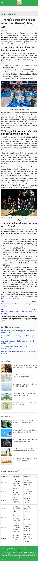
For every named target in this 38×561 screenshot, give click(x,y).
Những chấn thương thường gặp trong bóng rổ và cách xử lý (18, 312)
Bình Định (27, 506)
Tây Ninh (15, 510)
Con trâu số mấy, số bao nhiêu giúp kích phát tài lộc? (25, 404)
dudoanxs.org (16, 296)
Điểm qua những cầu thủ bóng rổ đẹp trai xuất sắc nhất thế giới (18, 331)
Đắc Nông (27, 528)
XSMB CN (4, 538)
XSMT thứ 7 (27, 530)
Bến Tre (15, 490)
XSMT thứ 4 (27, 502)
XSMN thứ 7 (16, 531)
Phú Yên (26, 481)
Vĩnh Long (16, 518)
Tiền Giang (16, 537)
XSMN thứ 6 (16, 520)
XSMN (8, 14)
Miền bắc (4, 476)
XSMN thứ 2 (16, 485)
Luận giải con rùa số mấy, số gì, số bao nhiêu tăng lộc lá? (25, 385)
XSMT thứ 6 (27, 519)
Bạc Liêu (15, 488)
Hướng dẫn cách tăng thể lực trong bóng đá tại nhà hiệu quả (17, 342)
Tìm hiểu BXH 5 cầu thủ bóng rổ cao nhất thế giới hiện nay (17, 337)
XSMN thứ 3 (16, 494)
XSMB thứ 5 (4, 509)
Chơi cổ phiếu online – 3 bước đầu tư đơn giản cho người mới (25, 431)
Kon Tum (26, 536)
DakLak (26, 489)
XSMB (3, 14)
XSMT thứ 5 (27, 512)
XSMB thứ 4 (4, 500)
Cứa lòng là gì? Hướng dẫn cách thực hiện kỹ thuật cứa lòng (18, 352)
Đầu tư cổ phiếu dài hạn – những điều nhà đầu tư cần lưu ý (25, 440)
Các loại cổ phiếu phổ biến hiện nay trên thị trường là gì (25, 459)
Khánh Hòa (27, 498)
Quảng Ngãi (28, 524)
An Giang (15, 506)
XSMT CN (27, 542)
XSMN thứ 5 (16, 512)
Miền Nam (16, 476)
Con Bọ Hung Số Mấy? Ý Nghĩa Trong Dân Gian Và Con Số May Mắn (25, 366)
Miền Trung (28, 476)
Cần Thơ (15, 497)
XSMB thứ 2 (4, 482)
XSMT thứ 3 (27, 493)
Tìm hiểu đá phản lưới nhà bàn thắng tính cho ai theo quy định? (17, 347)
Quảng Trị (27, 510)
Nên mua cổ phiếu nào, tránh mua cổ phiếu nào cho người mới (25, 422)
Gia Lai (26, 516)
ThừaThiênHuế (28, 482)
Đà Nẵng (26, 500)
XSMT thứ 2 (27, 484)
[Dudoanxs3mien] (19, 3)
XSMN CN (15, 541)
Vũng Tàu (15, 492)
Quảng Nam (28, 491)
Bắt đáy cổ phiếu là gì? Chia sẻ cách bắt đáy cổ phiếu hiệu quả (25, 450)
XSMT (14, 14)
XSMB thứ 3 (4, 491)
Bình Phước (16, 524)
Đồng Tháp (16, 483)
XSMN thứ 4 (16, 503)
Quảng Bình (27, 508)
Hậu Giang (16, 525)
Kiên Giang (16, 535)
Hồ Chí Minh (16, 481)
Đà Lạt (15, 539)
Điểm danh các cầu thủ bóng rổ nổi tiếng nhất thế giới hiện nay (18, 305)
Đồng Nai (15, 501)
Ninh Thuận (27, 518)
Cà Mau (15, 480)
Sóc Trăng (16, 499)
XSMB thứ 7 (4, 527)
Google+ (19, 550)
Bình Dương (16, 515)
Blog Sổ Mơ (6, 361)
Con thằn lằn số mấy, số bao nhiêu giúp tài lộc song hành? (25, 376)
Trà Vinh (15, 517)
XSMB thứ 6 (4, 518)
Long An (15, 529)
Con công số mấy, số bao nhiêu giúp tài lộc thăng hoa (25, 394)
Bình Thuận (16, 508)
